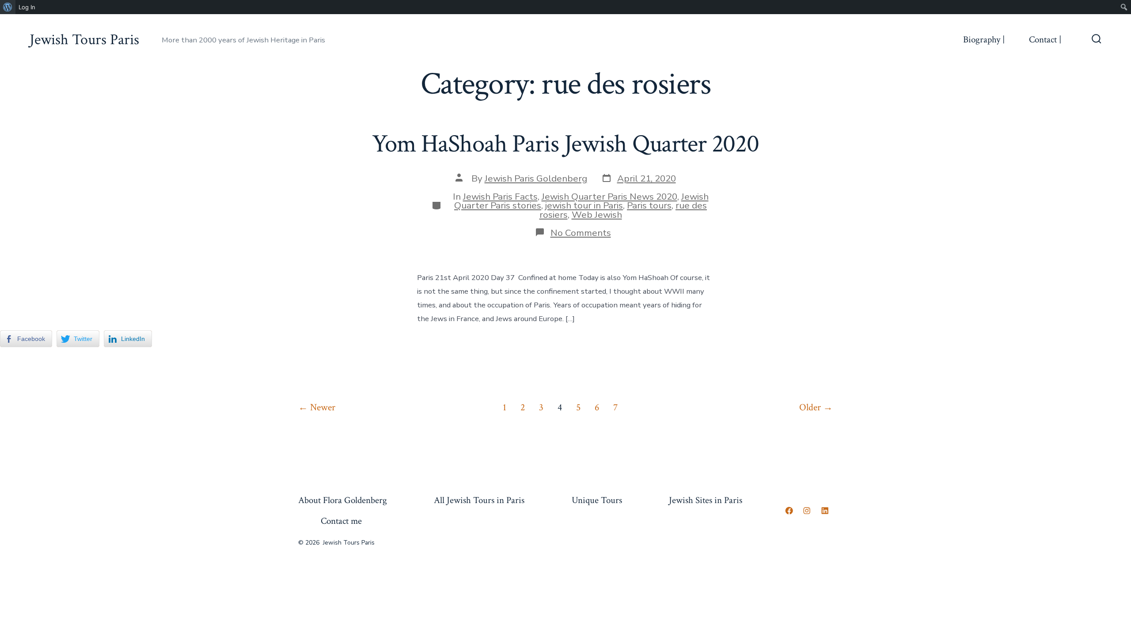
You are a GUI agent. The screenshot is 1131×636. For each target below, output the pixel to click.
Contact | (1045, 39)
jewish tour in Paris (584, 205)
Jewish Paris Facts (500, 196)
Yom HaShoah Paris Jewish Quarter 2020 (565, 144)
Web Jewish (597, 214)
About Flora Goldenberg (342, 500)
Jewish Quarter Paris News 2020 (609, 196)
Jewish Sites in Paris (705, 500)
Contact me (341, 521)
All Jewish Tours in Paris (479, 500)
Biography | (984, 39)
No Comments (580, 233)
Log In (27, 7)
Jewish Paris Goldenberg (536, 178)
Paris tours (649, 205)
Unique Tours (597, 500)
